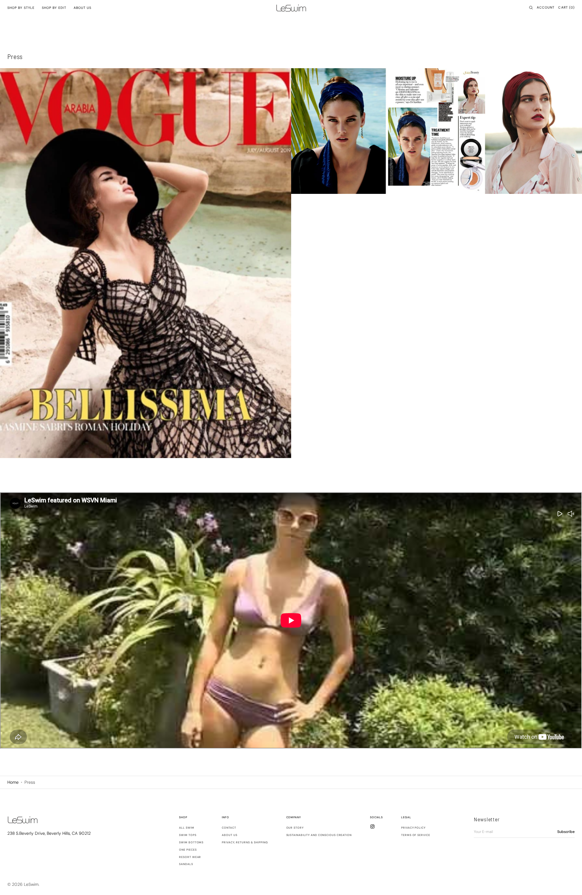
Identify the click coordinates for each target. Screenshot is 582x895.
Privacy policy (413, 828)
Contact (229, 828)
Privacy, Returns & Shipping (245, 842)
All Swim (186, 828)
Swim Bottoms (191, 842)
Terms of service (415, 835)
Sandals (186, 864)
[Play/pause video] (559, 514)
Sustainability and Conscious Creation (319, 835)
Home (13, 782)
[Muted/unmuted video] (571, 514)
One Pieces (187, 850)
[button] (531, 7)
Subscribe (566, 831)
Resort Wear (190, 857)
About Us (229, 835)
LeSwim (31, 884)
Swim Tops (187, 835)
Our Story (295, 828)
